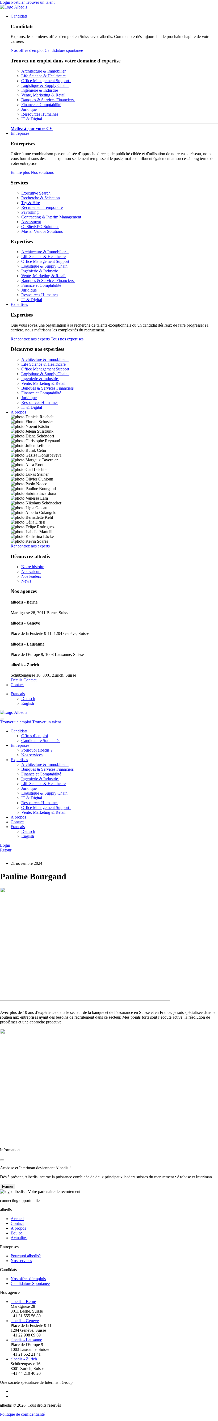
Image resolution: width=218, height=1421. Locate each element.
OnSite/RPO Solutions (40, 226)
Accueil (17, 1218)
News (26, 581)
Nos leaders (31, 576)
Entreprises (20, 133)
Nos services (32, 755)
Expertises (19, 304)
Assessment (31, 222)
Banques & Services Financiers (48, 100)
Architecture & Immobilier (45, 71)
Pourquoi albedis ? (36, 750)
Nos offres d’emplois (28, 1278)
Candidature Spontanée (40, 740)
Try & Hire (30, 202)
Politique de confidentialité (22, 1414)
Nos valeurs (31, 571)
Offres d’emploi (34, 735)
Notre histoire (32, 566)
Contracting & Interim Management (51, 217)
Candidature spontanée (64, 50)
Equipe (17, 1233)
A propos (18, 412)
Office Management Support (46, 80)
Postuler (18, 2)
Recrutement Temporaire (42, 207)
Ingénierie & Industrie (40, 90)
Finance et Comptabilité (41, 104)
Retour (5, 850)
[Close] (2, 1160)
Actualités (19, 1238)
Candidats (19, 16)
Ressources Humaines (39, 114)
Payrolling (30, 212)
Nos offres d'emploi (27, 50)
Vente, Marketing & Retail (43, 95)
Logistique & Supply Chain (45, 85)
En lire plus (20, 172)
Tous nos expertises (67, 339)
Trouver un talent (40, 2)
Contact (29, 680)
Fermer (7, 1186)
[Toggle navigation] (2, 718)
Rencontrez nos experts (30, 339)
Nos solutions (42, 172)
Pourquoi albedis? (26, 1256)
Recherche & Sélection (40, 198)
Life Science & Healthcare (43, 76)
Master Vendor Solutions (42, 231)
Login (5, 2)
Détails (16, 680)
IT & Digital (31, 119)
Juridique (29, 109)
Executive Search (36, 193)
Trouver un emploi (15, 722)
